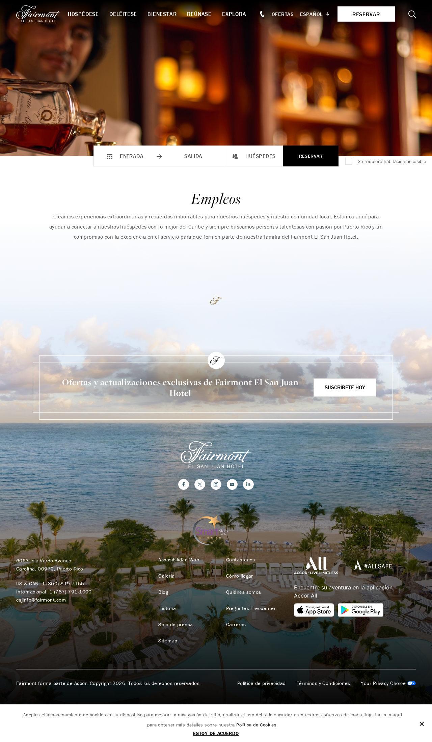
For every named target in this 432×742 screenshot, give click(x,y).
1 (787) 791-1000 (70, 591)
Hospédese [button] (83, 13)
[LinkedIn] (248, 484)
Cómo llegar (239, 576)
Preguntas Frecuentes (251, 608)
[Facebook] (183, 484)
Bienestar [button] (162, 13)
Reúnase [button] (199, 13)
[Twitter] (199, 484)
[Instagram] (216, 484)
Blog (163, 592)
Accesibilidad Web (178, 560)
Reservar (311, 156)
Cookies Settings (388, 683)
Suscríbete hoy (345, 387)
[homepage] (42, 13)
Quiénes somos (243, 592)
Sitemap (167, 641)
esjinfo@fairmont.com (41, 600)
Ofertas (283, 14)
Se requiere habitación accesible (392, 161)
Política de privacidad (261, 683)
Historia (167, 608)
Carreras (236, 624)
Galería (166, 576)
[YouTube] (232, 484)
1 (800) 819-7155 (63, 583)
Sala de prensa (175, 624)
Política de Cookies (256, 725)
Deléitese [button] (123, 13)
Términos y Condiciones (323, 683)
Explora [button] (234, 13)
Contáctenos (240, 560)
